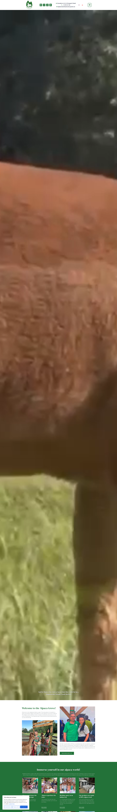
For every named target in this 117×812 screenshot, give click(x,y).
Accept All (24, 806)
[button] (89, 5)
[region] (15, 802)
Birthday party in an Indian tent (66, 796)
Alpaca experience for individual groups (29, 796)
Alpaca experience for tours (48, 796)
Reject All (16, 806)
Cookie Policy (12, 803)
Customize (8, 806)
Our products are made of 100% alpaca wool (86, 796)
